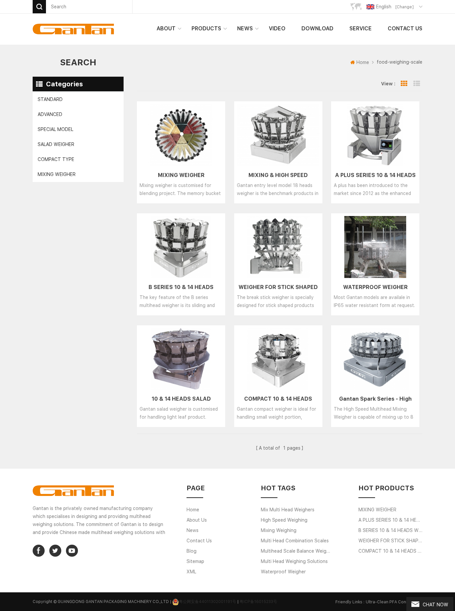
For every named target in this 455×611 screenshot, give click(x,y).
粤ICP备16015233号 (258, 601)
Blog (192, 551)
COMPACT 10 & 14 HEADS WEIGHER (278, 399)
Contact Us (405, 28)
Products (206, 28)
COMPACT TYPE (56, 159)
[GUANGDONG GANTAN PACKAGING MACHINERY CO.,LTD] (73, 29)
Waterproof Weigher (283, 571)
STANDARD (50, 99)
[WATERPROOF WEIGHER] (375, 247)
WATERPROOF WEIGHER (375, 287)
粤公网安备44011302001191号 (207, 601)
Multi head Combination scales (295, 540)
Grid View (404, 84)
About (166, 28)
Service (360, 28)
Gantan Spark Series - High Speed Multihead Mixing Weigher (375, 399)
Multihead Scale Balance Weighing (297, 551)
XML (191, 571)
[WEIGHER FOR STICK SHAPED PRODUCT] (278, 247)
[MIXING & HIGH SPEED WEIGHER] (278, 135)
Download (317, 28)
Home (362, 62)
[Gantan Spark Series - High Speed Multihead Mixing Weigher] (375, 359)
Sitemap (195, 561)
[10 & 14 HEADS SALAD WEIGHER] (181, 359)
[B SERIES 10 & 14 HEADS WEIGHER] (181, 247)
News (245, 28)
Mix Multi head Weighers (287, 509)
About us (197, 520)
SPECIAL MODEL (55, 129)
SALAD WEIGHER (56, 144)
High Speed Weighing (284, 520)
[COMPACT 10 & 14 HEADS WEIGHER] (278, 359)
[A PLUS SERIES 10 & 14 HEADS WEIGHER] (375, 135)
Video (277, 28)
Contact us (199, 540)
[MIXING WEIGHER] (181, 135)
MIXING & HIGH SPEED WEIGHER (278, 175)
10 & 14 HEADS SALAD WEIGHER (181, 399)
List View (417, 84)
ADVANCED (50, 114)
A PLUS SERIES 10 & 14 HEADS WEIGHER (375, 175)
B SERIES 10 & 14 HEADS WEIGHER (181, 287)
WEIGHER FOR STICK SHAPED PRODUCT (278, 287)
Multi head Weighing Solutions (294, 561)
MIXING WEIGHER (57, 174)
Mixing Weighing (278, 530)
